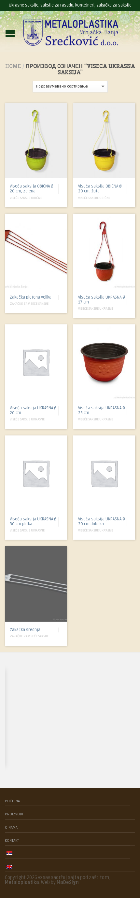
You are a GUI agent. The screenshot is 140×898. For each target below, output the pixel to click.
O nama (11, 827)
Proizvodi (14, 814)
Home (13, 66)
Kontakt (12, 840)
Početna (12, 801)
